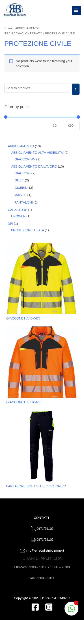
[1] (71, 611)
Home (8, 28)
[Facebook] (35, 607)
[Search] (76, 89)
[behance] (49, 607)
